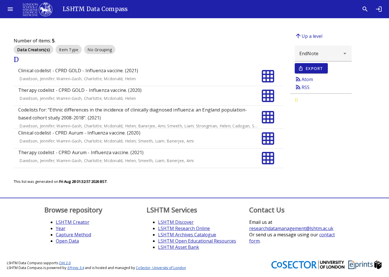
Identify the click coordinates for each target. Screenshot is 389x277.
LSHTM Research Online (184, 228)
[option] (33, 49)
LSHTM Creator (72, 222)
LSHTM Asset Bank (178, 247)
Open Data (67, 241)
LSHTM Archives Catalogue (187, 234)
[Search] (365, 9)
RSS (302, 87)
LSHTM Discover (176, 222)
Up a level (308, 35)
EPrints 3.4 (75, 267)
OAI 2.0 (65, 263)
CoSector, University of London (161, 267)
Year (60, 228)
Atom (304, 79)
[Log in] (379, 9)
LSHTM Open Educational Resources (197, 241)
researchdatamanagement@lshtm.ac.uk (291, 228)
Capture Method (73, 234)
